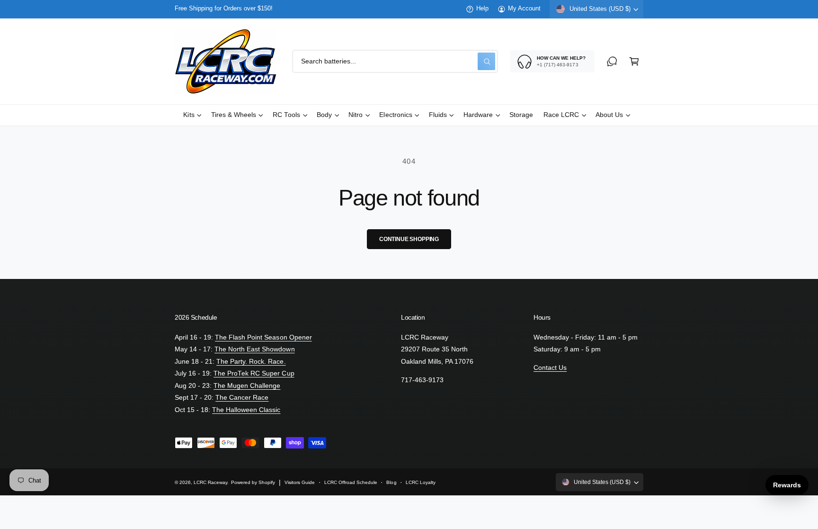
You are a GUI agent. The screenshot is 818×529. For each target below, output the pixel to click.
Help (482, 8)
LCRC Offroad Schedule (350, 482)
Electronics (395, 114)
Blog (391, 482)
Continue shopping (409, 239)
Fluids (438, 114)
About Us (609, 114)
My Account (524, 8)
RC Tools (286, 114)
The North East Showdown (254, 349)
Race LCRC (561, 114)
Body (324, 114)
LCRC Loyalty (421, 482)
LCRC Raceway (210, 482)
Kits (188, 114)
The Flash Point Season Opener (263, 337)
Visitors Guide (300, 482)
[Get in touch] (612, 61)
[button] (634, 61)
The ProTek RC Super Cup (253, 373)
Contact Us (550, 367)
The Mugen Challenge (246, 385)
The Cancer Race (241, 397)
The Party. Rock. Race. (250, 361)
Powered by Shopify (253, 482)
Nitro (355, 114)
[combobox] (395, 61)
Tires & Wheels (233, 114)
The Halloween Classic (246, 409)
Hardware (478, 114)
